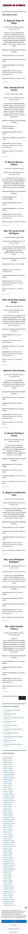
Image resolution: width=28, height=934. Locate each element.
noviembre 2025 (8, 774)
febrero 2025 (7, 791)
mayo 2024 (7, 808)
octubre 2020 (7, 890)
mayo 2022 (7, 853)
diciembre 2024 (8, 795)
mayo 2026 (7, 762)
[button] (26, 907)
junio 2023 (6, 829)
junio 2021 (6, 874)
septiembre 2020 (8, 891)
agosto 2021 (7, 871)
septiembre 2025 (8, 777)
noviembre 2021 (8, 865)
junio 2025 (6, 783)
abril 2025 (6, 787)
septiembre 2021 (8, 869)
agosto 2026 (7, 757)
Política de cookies (13, 932)
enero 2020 (7, 897)
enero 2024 (7, 815)
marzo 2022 (7, 857)
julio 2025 (6, 781)
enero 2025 (7, 793)
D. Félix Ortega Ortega (9, 714)
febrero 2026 (7, 768)
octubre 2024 (7, 798)
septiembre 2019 (8, 905)
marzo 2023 (7, 834)
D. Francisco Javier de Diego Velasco (13, 729)
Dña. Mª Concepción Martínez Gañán (13, 717)
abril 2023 (6, 833)
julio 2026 (6, 758)
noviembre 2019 (8, 901)
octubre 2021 (7, 867)
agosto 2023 (7, 825)
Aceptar (14, 921)
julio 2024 (6, 804)
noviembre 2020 (8, 888)
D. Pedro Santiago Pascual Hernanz (13, 744)
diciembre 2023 (8, 817)
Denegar (14, 925)
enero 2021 (6, 884)
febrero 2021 (7, 882)
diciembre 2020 (8, 886)
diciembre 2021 (8, 863)
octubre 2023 (7, 821)
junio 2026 (6, 760)
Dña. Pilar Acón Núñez (9, 740)
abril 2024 (6, 810)
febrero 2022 (7, 859)
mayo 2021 (6, 876)
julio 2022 (6, 850)
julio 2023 (6, 827)
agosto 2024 (7, 802)
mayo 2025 (7, 785)
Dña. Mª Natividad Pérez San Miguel (13, 736)
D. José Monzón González (10, 725)
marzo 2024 (7, 812)
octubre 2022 (7, 844)
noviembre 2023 (8, 819)
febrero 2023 (7, 836)
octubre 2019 (7, 903)
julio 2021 (6, 872)
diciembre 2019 (8, 899)
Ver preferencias (14, 929)
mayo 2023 (6, 831)
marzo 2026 (7, 766)
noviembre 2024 (8, 796)
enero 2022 (7, 861)
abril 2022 (6, 855)
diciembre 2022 (8, 840)
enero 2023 (7, 838)
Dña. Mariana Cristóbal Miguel (12, 710)
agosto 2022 (7, 848)
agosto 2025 (7, 779)
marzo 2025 (7, 789)
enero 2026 (7, 770)
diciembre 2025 (8, 772)
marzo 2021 (7, 880)
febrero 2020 (7, 895)
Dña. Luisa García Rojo (9, 721)
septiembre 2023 (8, 823)
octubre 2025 (7, 776)
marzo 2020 (7, 893)
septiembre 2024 (8, 800)
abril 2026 (6, 764)
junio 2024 (6, 806)
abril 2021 (6, 878)
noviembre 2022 (8, 842)
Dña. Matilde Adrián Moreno (11, 733)
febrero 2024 (7, 814)
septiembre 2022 (8, 846)
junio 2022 (6, 852)
